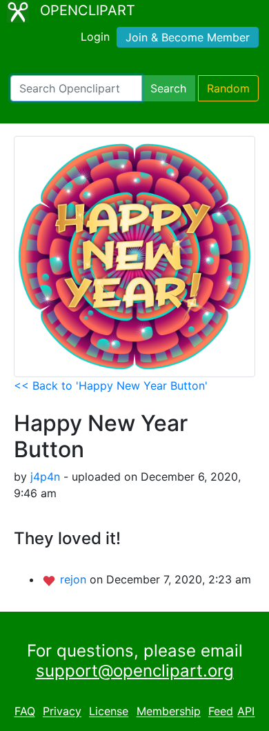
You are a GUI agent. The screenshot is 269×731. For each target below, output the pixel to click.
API (246, 712)
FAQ (24, 712)
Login (95, 36)
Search (168, 88)
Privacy (62, 712)
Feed (220, 712)
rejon (75, 579)
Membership (169, 712)
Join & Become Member (188, 37)
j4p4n (45, 476)
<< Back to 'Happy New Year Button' (111, 385)
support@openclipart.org (135, 671)
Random (228, 88)
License (108, 712)
